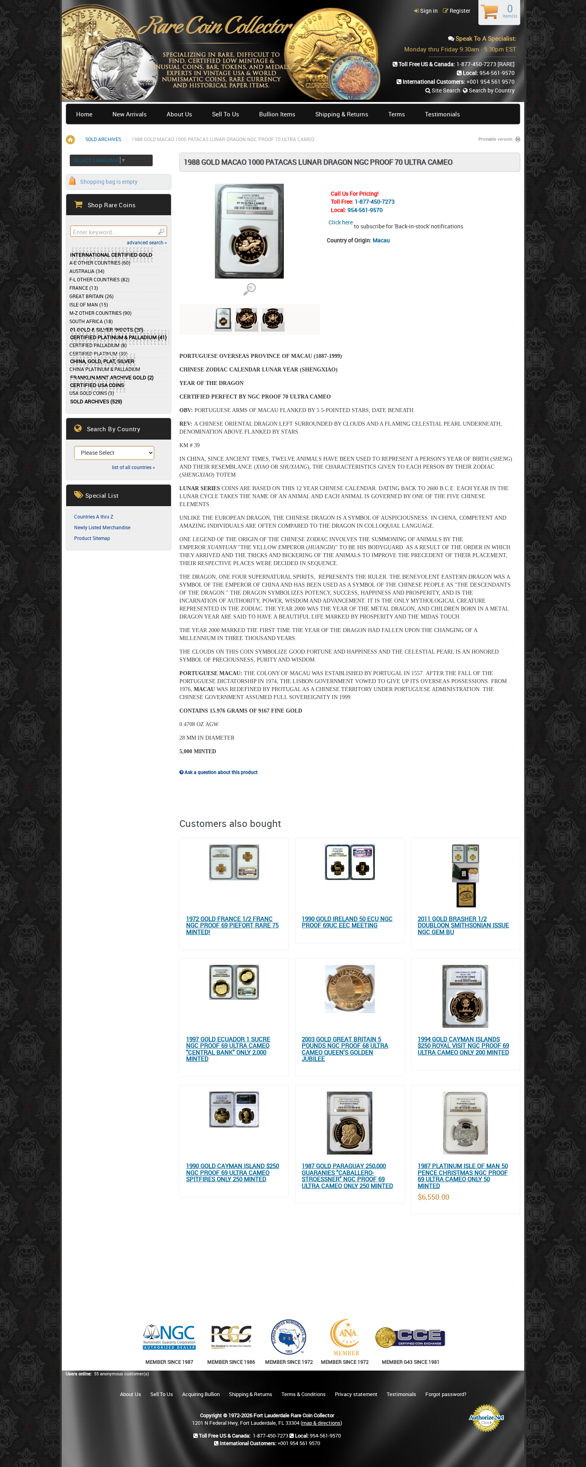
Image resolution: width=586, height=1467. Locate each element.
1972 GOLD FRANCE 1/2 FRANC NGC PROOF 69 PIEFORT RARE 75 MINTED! (232, 925)
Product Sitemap (92, 538)
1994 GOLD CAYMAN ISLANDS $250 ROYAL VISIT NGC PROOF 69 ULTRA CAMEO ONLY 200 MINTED (463, 1046)
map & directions (321, 1422)
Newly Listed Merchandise (102, 527)
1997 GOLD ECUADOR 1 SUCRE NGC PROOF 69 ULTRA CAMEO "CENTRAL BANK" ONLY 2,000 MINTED (228, 1049)
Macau (381, 240)
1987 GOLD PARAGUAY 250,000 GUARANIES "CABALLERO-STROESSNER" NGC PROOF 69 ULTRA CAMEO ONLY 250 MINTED (347, 1176)
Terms (396, 114)
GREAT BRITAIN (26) (91, 296)
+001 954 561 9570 (490, 81)
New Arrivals (129, 114)
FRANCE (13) (83, 288)
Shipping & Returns (341, 114)
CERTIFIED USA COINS (97, 385)
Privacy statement (356, 1394)
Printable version (495, 139)
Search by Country (491, 90)
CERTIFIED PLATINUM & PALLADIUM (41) (118, 337)
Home (84, 114)
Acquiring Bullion (201, 1394)
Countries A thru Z (93, 516)
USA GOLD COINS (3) (91, 393)
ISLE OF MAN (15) (88, 304)
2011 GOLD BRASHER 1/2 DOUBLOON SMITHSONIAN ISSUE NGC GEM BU (463, 925)
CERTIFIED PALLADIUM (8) (98, 345)
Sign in (428, 10)
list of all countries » (133, 467)
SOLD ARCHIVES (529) (96, 401)
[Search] (161, 231)
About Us (179, 114)
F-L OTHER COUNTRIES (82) (99, 279)
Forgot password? (445, 1394)
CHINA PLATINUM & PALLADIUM (104, 369)
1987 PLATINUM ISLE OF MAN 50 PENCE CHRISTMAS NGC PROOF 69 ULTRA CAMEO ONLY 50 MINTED (463, 1176)
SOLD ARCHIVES (103, 139)
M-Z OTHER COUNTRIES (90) (100, 313)
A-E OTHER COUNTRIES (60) (99, 262)
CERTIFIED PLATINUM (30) (98, 353)
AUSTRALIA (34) (86, 271)
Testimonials (442, 114)
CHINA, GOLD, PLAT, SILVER (102, 361)
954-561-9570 (365, 210)
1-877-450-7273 (375, 201)
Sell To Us (225, 114)
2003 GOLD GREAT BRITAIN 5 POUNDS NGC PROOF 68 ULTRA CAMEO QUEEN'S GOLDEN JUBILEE (345, 1049)
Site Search (445, 90)
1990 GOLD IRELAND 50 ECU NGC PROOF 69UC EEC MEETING (347, 922)
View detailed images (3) (249, 289)
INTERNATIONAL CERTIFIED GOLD (111, 254)
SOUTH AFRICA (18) (91, 321)
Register (459, 10)
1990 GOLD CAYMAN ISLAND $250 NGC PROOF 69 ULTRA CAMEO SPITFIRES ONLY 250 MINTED (232, 1172)
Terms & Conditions (303, 1394)
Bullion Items (277, 114)
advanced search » (147, 242)
